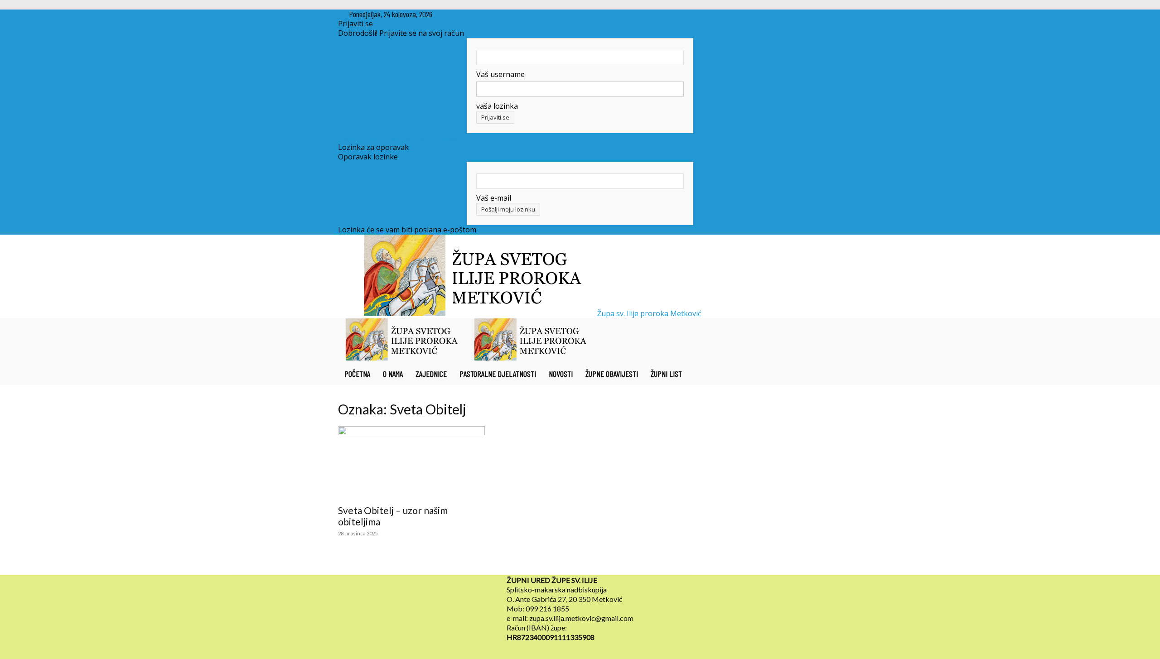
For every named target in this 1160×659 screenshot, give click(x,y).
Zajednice (431, 374)
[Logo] (402, 358)
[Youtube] (471, 14)
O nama (393, 374)
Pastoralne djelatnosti (497, 374)
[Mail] (465, 14)
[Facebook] (457, 14)
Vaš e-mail (493, 198)
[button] (811, 330)
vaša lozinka (497, 106)
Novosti (561, 374)
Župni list (666, 374)
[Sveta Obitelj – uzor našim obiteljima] (411, 462)
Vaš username (500, 74)
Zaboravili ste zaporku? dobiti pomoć (401, 138)
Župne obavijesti (611, 374)
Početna (357, 374)
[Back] (487, 14)
